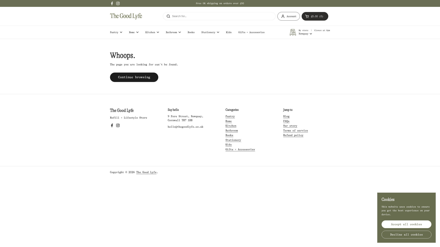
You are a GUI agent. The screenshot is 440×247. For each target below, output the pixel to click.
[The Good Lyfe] (126, 16)
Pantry (230, 116)
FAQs (286, 121)
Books (229, 135)
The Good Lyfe (146, 172)
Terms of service (295, 130)
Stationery (233, 140)
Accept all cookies (406, 224)
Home (229, 121)
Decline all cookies (406, 234)
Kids (229, 144)
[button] (315, 16)
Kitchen (231, 125)
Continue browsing (134, 77)
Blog (286, 116)
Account (291, 16)
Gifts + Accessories (240, 149)
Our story (290, 125)
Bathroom (232, 130)
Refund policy (293, 135)
